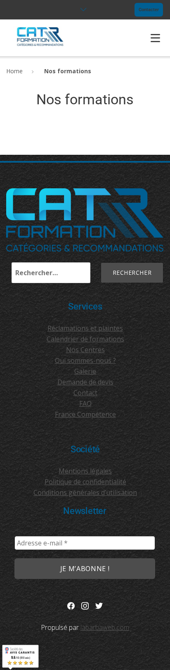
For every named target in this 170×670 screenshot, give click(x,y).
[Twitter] (99, 605)
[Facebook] (71, 605)
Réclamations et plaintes (85, 328)
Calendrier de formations (85, 338)
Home (14, 71)
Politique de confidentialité (85, 481)
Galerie (85, 371)
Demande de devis (85, 382)
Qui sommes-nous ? (85, 360)
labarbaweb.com (104, 627)
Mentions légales (85, 470)
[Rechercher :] (51, 272)
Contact (85, 392)
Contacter (149, 9)
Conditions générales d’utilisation (85, 492)
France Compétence (85, 414)
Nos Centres (85, 349)
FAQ (85, 403)
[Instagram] (85, 605)
